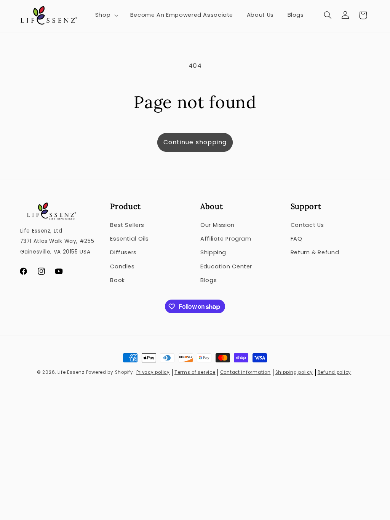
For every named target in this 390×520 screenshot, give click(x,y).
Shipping (213, 252)
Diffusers (123, 252)
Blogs (208, 280)
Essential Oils (129, 238)
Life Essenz (71, 372)
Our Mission (217, 225)
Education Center (226, 266)
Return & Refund (315, 252)
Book (117, 280)
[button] (105, 15)
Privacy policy (153, 372)
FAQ (296, 238)
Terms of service (195, 372)
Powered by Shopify (109, 372)
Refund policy (335, 372)
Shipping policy (294, 372)
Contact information (245, 372)
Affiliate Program (225, 238)
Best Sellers (127, 225)
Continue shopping (195, 142)
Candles (122, 266)
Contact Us (307, 225)
